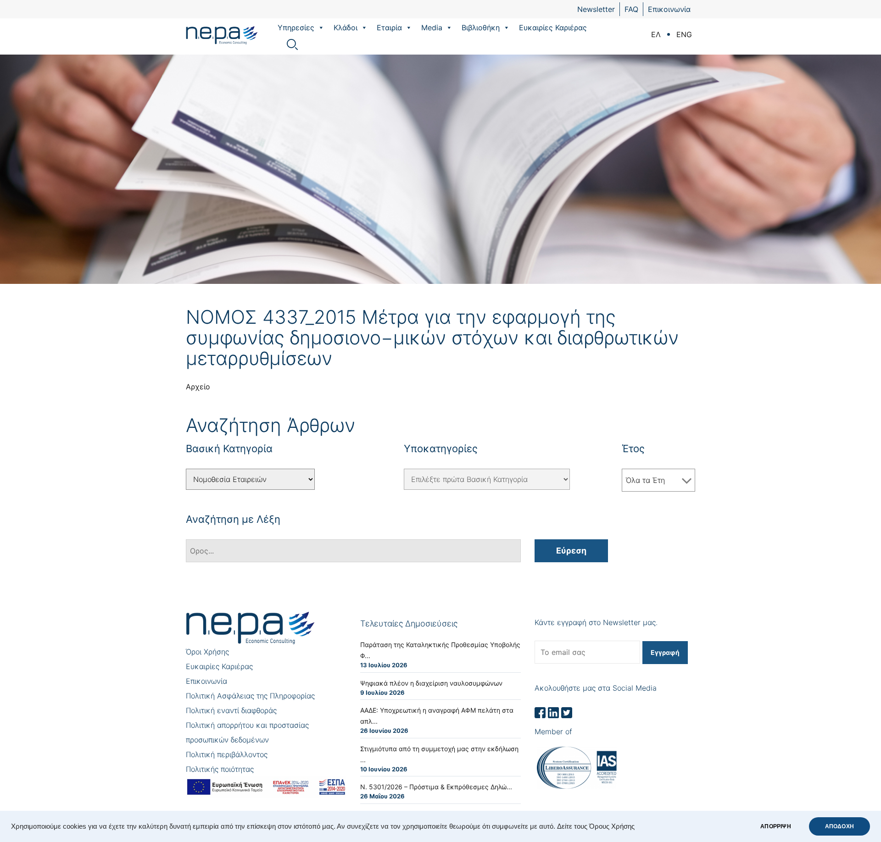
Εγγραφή (665, 652)
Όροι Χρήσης (207, 651)
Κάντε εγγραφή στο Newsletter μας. (596, 622)
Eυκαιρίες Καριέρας (553, 27)
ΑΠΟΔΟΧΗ (839, 826)
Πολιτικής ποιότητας (220, 769)
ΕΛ (656, 34)
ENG (684, 34)
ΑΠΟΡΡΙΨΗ (775, 826)
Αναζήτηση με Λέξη (233, 519)
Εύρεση (571, 550)
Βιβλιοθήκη (481, 27)
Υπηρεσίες (296, 27)
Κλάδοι (345, 27)
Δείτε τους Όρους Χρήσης (596, 826)
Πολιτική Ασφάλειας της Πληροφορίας (250, 695)
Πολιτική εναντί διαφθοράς (231, 710)
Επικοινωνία (669, 9)
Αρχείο (198, 386)
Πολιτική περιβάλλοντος (227, 754)
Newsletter (596, 9)
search (292, 44)
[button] (320, 27)
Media (431, 27)
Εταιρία (389, 27)
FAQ (631, 9)
